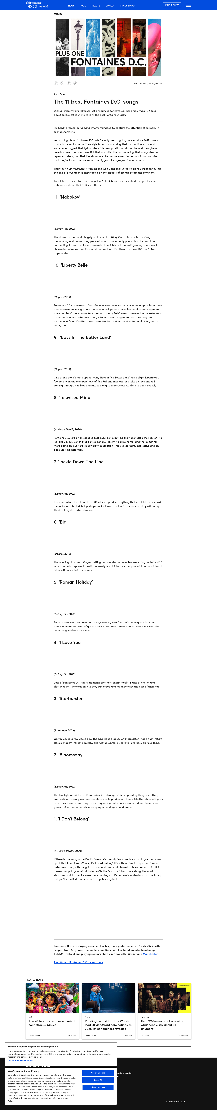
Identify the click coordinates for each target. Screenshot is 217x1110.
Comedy (110, 5)
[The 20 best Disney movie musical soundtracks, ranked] (52, 998)
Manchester (150, 954)
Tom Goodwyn (140, 83)
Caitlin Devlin (34, 1035)
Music (83, 5)
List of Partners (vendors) (20, 1060)
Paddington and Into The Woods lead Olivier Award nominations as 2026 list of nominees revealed (108, 1025)
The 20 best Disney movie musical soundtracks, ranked (52, 1023)
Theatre (95, 5)
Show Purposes (98, 1087)
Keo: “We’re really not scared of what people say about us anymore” (162, 1025)
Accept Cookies (98, 1072)
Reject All (98, 1080)
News (71, 5)
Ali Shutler (145, 1035)
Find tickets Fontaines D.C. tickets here (78, 962)
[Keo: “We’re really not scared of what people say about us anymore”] (164, 998)
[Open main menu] (188, 6)
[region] (61, 1073)
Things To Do (127, 5)
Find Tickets (172, 5)
